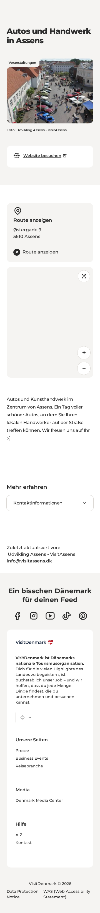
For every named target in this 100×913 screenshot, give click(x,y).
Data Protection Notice (23, 894)
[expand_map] (84, 276)
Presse (22, 750)
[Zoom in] (84, 352)
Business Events (32, 758)
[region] (50, 322)
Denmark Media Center (39, 800)
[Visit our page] (34, 616)
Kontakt (24, 842)
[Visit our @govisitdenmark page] (66, 616)
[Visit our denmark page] (17, 616)
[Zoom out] (84, 368)
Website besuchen (42, 155)
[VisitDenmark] (35, 642)
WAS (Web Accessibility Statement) (66, 894)
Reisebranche (29, 766)
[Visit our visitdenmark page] (50, 616)
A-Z (19, 834)
